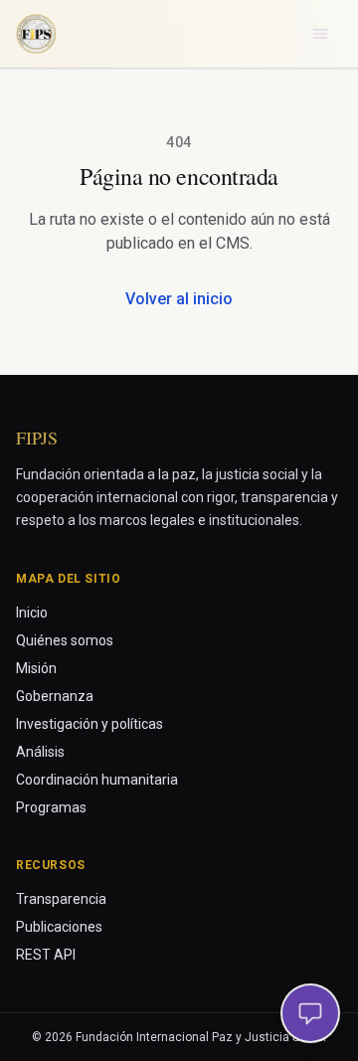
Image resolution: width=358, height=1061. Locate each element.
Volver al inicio (179, 298)
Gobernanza (54, 696)
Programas (51, 807)
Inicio (32, 612)
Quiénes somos (64, 640)
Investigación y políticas (89, 724)
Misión (36, 668)
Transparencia (61, 899)
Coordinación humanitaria (97, 780)
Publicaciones (59, 927)
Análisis (40, 752)
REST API (46, 955)
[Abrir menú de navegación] (320, 34)
